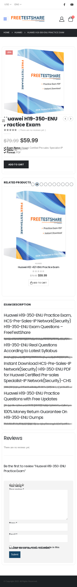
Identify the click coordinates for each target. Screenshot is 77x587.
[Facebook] (64, 4)
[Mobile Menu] (6, 19)
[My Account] (61, 19)
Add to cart (16, 164)
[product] (38, 225)
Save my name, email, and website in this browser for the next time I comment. (34, 547)
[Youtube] (71, 4)
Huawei (38, 263)
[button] (33, 184)
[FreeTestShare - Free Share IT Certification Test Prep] (28, 19)
